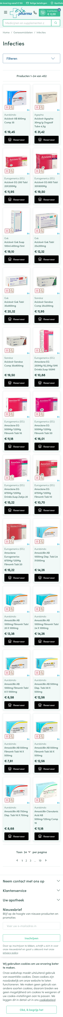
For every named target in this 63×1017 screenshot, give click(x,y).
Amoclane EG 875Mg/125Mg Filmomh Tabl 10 (43, 492)
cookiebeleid (47, 1000)
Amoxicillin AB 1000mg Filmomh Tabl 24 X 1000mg (46, 624)
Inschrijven (31, 938)
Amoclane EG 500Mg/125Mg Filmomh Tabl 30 (43, 429)
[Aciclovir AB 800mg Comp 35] (16, 97)
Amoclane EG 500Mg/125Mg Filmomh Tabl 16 (13, 429)
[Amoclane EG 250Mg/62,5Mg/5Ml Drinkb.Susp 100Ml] (46, 341)
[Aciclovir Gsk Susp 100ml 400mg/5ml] (16, 221)
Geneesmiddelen (23, 32)
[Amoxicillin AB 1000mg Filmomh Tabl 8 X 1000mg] (16, 663)
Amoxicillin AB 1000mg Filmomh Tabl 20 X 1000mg (16, 624)
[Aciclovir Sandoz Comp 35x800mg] (16, 341)
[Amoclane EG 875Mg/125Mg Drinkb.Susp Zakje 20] (16, 468)
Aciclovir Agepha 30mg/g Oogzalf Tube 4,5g (43, 122)
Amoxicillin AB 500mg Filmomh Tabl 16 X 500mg (16, 751)
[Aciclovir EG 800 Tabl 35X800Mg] (46, 161)
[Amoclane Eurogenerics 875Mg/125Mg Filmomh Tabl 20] (16, 532)
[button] (31, 58)
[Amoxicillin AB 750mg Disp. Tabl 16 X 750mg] (16, 790)
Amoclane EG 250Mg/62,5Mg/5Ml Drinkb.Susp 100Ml (46, 365)
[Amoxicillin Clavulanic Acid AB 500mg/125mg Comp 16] (46, 790)
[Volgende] (45, 860)
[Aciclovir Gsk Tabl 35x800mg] (16, 281)
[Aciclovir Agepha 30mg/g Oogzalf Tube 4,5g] (46, 97)
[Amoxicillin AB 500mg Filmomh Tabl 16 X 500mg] (16, 727)
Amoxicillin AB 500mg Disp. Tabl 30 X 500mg (46, 687)
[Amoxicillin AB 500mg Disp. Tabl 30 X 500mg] (46, 663)
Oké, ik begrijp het (31, 1010)
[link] (17, 860)
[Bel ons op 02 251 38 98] (35, 12)
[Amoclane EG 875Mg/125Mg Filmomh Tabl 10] (46, 468)
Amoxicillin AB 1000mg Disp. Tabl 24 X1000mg (46, 556)
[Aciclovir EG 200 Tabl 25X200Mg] (16, 161)
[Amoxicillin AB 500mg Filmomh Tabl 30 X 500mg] (46, 727)
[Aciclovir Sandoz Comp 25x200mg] (46, 281)
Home (6, 32)
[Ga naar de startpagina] (21, 12)
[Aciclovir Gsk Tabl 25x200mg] (46, 221)
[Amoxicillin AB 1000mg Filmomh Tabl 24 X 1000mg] (46, 599)
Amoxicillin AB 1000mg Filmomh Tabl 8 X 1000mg (16, 687)
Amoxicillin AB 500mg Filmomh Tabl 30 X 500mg (46, 751)
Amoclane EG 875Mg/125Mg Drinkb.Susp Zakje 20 (16, 492)
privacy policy (10, 952)
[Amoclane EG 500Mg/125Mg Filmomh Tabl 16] (16, 404)
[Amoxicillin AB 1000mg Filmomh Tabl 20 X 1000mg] (16, 599)
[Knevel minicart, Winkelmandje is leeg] (43, 12)
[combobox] (27, 22)
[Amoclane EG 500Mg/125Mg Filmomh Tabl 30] (46, 404)
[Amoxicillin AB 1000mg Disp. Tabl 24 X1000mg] (46, 532)
